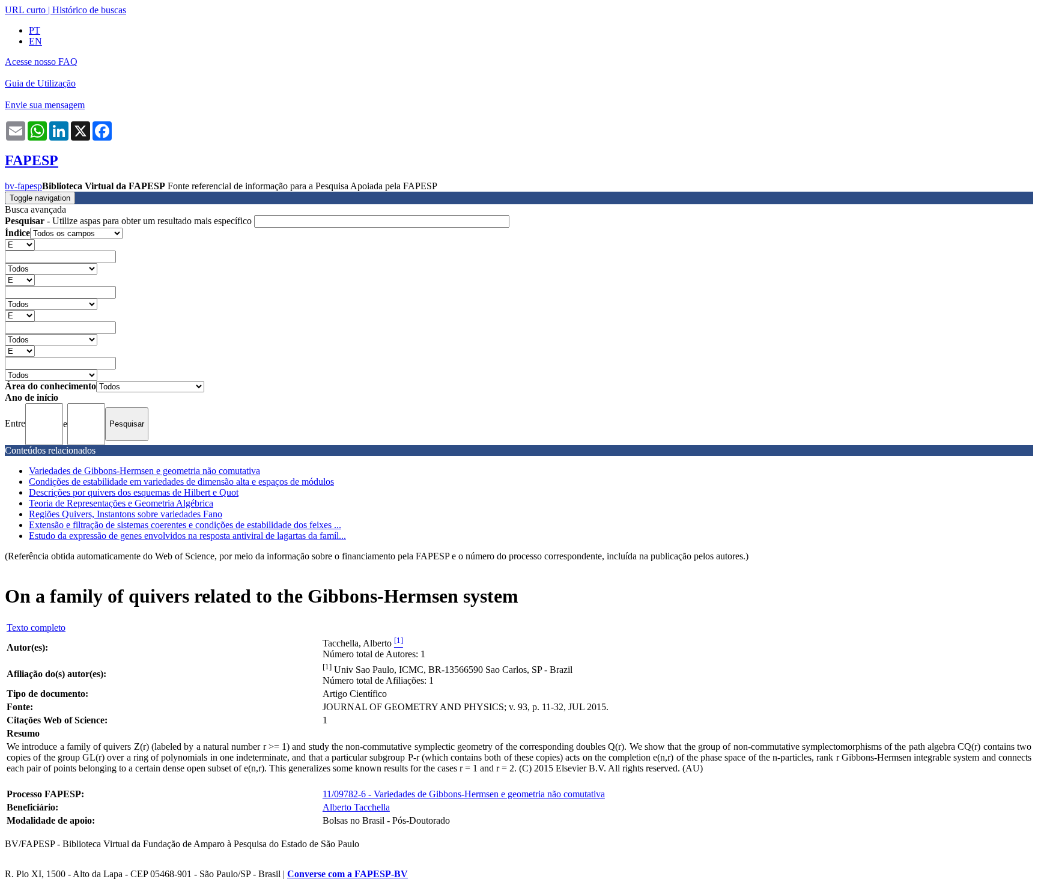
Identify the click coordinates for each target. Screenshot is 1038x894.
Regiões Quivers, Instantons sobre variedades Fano (125, 514)
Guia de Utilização (40, 83)
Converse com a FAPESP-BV (347, 874)
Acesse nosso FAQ (41, 61)
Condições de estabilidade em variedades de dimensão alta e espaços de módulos (181, 481)
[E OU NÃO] (20, 244)
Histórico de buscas (89, 10)
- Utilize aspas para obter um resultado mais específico (129, 221)
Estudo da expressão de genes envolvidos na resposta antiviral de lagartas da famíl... (187, 536)
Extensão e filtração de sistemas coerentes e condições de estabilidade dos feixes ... (185, 525)
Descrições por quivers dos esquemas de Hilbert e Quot (133, 492)
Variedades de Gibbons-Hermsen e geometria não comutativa (144, 471)
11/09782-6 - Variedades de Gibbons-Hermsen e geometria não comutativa (464, 794)
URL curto (25, 10)
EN (35, 41)
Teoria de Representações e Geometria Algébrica (121, 503)
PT (34, 30)
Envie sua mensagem (45, 105)
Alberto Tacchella (356, 807)
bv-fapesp (23, 186)
